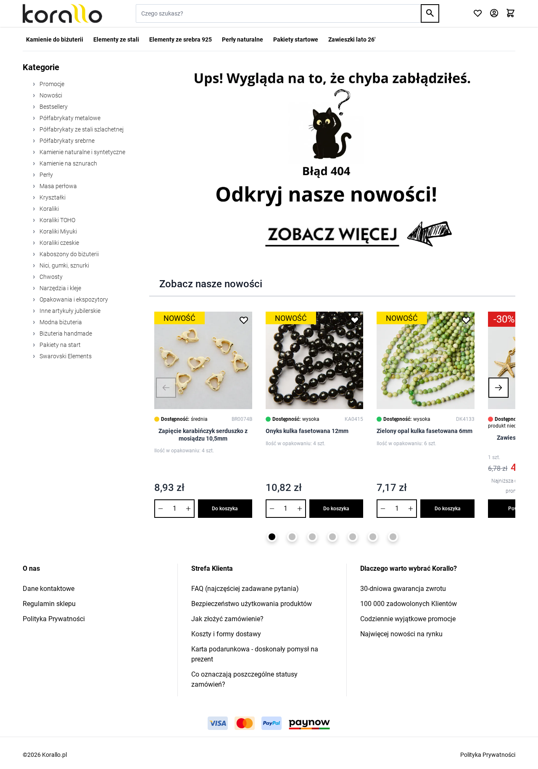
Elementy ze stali (116, 39)
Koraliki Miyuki (57, 231)
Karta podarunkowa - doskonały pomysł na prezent (254, 654)
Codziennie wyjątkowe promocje (408, 619)
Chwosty (50, 276)
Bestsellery (53, 106)
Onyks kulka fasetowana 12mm (307, 431)
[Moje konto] (494, 13)
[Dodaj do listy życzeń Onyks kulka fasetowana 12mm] (355, 320)
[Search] (430, 13)
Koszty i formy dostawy (226, 634)
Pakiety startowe (295, 39)
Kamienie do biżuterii (54, 39)
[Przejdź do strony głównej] (62, 13)
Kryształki (52, 197)
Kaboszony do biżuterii (68, 254)
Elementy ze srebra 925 (180, 39)
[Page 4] (332, 536)
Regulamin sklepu (49, 604)
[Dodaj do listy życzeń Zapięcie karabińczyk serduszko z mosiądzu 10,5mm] (244, 320)
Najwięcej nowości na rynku (401, 634)
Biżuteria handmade (65, 333)
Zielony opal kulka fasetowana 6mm (424, 431)
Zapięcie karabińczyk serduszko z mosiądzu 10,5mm (203, 435)
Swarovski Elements (65, 356)
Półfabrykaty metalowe (69, 118)
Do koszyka (225, 509)
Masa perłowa (57, 186)
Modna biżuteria (60, 322)
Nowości (50, 95)
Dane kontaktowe (48, 589)
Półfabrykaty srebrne (66, 140)
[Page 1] (272, 536)
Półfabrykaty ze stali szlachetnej (81, 129)
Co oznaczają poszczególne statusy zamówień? (244, 679)
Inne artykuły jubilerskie (69, 310)
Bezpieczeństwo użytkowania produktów (251, 604)
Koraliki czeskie (58, 242)
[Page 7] (393, 536)
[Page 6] (372, 536)
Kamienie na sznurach (67, 163)
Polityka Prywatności (54, 619)
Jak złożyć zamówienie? (227, 619)
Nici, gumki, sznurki (63, 265)
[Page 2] (292, 536)
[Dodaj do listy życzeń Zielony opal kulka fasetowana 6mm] (466, 320)
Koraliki (48, 208)
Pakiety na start (59, 344)
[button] (166, 388)
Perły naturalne (242, 39)
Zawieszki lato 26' (351, 39)
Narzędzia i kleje (59, 288)
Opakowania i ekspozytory (73, 299)
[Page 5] (352, 536)
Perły (45, 174)
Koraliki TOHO (56, 220)
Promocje (51, 84)
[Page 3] (312, 536)
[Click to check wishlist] (478, 13)
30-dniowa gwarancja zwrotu (403, 589)
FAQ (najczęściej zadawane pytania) (245, 589)
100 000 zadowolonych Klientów (408, 604)
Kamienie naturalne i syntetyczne (81, 152)
